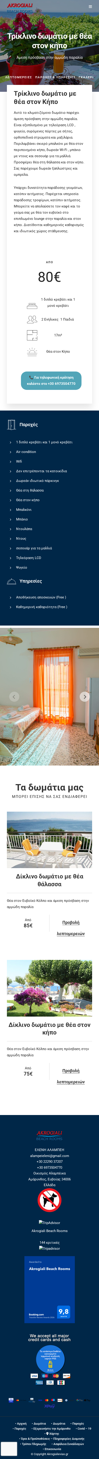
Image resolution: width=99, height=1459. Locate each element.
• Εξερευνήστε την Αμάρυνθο (51, 1428)
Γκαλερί (86, 77)
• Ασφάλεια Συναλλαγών (68, 1444)
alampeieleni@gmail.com (49, 1156)
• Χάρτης (51, 1433)
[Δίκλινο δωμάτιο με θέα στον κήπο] (49, 988)
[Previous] (14, 697)
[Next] (85, 697)
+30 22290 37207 (50, 1162)
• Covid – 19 (83, 1428)
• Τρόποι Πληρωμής (33, 1444)
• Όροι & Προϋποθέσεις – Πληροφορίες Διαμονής (51, 1438)
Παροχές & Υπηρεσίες (55, 77)
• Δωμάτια (39, 1423)
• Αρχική (20, 1423)
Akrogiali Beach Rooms (50, 1231)
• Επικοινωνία (52, 1449)
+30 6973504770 (49, 1168)
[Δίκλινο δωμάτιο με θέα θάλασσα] (49, 840)
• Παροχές (77, 1423)
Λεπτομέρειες (18, 77)
